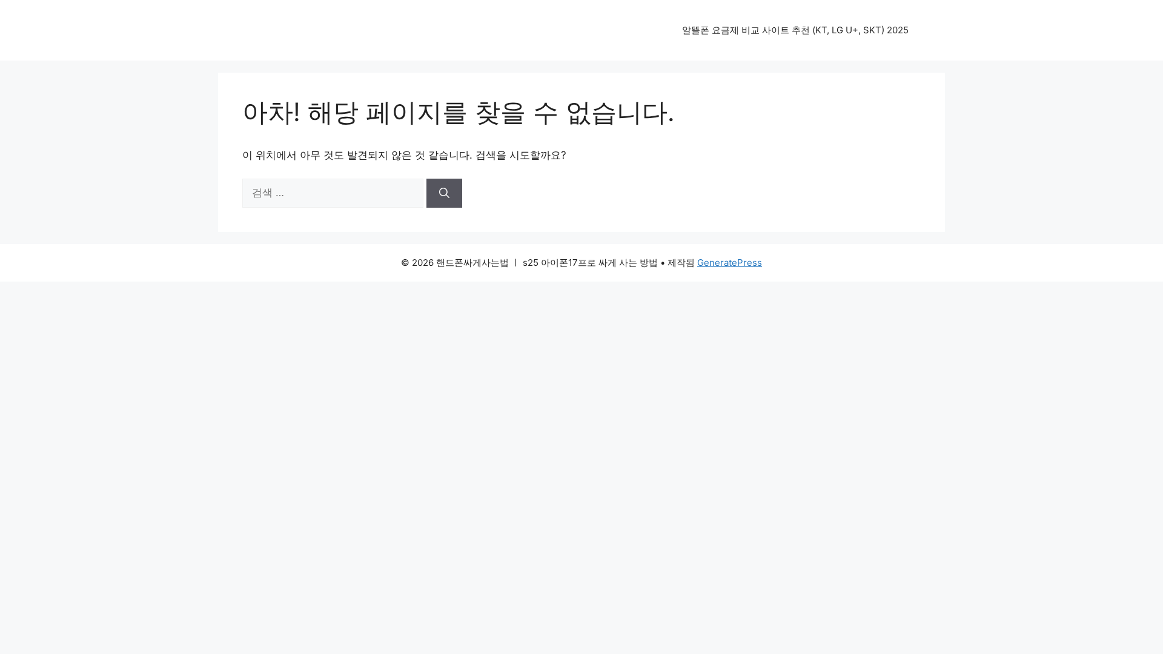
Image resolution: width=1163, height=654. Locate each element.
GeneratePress (729, 262)
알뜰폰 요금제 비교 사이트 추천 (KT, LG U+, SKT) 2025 (795, 30)
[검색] (444, 193)
